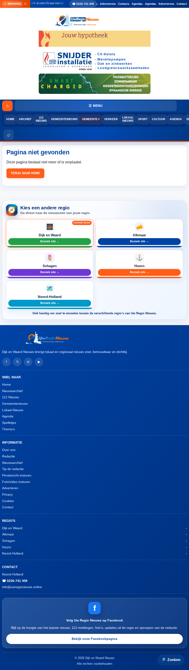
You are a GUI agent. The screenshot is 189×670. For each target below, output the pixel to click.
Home (10, 119)
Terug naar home (25, 173)
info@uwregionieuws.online (22, 587)
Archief (25, 119)
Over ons (8, 450)
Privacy (7, 494)
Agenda (137, 4)
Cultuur (158, 119)
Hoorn (6, 547)
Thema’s (8, 429)
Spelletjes (9, 423)
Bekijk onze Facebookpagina (94, 639)
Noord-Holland (12, 553)
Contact (123, 4)
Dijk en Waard (12, 528)
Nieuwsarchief (12, 391)
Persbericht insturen (16, 475)
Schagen (8, 541)
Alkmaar (8, 534)
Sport (143, 119)
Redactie (8, 456)
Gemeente (89, 119)
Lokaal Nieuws (128, 119)
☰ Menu (95, 105)
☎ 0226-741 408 (83, 4)
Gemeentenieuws (64, 119)
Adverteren (107, 4)
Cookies (8, 501)
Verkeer (111, 119)
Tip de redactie (13, 469)
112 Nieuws (41, 119)
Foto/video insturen (16, 482)
